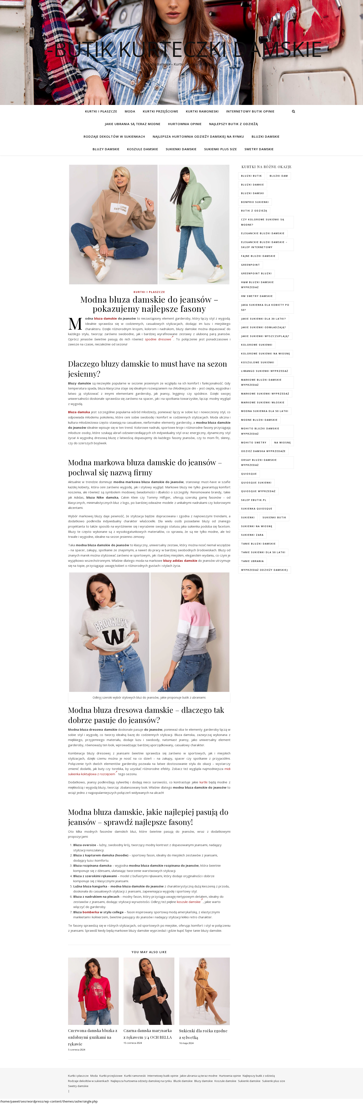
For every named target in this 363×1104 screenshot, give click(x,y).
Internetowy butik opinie (250, 111)
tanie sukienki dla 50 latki (263, 552)
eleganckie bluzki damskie (263, 233)
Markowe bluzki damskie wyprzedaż (261, 382)
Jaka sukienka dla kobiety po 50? (265, 307)
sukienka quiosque (256, 508)
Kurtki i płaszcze (101, 111)
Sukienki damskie (181, 149)
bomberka (91, 912)
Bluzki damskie (266, 136)
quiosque (249, 473)
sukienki (248, 517)
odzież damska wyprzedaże (263, 451)
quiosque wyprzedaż (258, 491)
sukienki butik (274, 517)
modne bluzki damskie (259, 419)
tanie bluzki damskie (258, 543)
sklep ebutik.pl (254, 500)
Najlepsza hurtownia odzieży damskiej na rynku (198, 136)
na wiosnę (282, 442)
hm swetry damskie (257, 296)
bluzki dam (279, 175)
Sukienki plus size (220, 149)
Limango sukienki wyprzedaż (264, 370)
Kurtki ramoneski (202, 111)
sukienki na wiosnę (256, 526)
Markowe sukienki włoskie (263, 402)
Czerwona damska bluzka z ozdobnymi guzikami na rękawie (92, 1037)
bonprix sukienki (255, 202)
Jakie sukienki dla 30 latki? (263, 318)
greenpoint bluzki (256, 273)
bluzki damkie (252, 184)
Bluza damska (79, 412)
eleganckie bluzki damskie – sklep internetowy (264, 244)
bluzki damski (252, 193)
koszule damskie (189, 902)
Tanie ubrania (252, 561)
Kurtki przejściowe (160, 111)
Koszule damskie (142, 149)
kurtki (203, 782)
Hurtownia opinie (185, 124)
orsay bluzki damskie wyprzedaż (259, 462)
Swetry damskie (259, 149)
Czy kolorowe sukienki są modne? (262, 222)
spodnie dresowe (158, 339)
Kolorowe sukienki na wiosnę (265, 353)
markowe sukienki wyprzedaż (265, 393)
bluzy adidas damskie (180, 560)
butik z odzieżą (254, 210)
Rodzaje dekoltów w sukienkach (114, 136)
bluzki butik (251, 175)
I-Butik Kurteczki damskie (181, 48)
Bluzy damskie (106, 149)
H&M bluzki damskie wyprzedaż (257, 285)
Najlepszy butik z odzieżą (233, 124)
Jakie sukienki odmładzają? (263, 327)
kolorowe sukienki (256, 344)
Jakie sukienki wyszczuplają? (265, 336)
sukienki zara (252, 534)
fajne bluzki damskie (258, 255)
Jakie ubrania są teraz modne (132, 124)
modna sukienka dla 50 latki (264, 411)
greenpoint (250, 264)
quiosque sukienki (256, 482)
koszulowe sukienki (257, 362)
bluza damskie (105, 318)
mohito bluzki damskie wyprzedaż (260, 431)
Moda (130, 111)
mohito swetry (254, 442)
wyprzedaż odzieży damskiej (264, 569)
